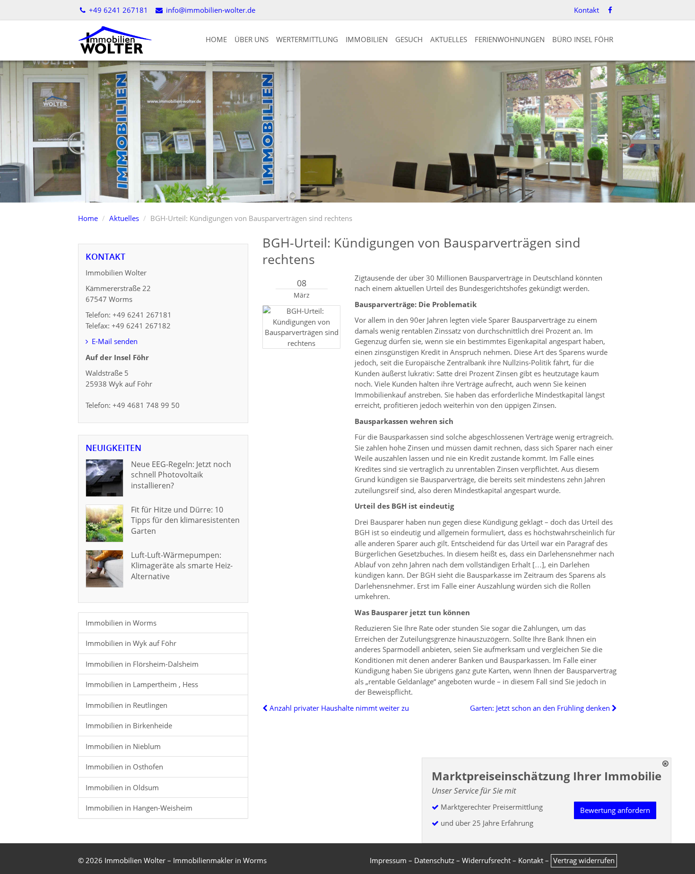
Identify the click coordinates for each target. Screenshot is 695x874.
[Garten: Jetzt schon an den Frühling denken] (613, 708)
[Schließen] (665, 763)
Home (216, 39)
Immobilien (367, 39)
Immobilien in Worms (121, 622)
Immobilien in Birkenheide (129, 725)
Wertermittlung (307, 39)
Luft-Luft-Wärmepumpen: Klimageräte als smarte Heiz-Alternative (182, 566)
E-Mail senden (114, 341)
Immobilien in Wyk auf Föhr (131, 643)
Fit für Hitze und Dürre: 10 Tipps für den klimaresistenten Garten (185, 520)
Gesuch (409, 39)
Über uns (252, 39)
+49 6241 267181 (117, 10)
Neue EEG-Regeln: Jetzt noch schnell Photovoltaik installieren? (181, 475)
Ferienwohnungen (510, 39)
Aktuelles (448, 39)
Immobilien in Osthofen (124, 766)
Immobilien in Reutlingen (126, 705)
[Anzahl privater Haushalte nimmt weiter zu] (265, 708)
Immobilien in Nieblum (123, 746)
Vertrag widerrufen (584, 860)
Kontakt (586, 10)
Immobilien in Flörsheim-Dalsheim (142, 664)
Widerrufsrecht (486, 860)
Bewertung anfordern (615, 810)
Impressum (388, 860)
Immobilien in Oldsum (122, 787)
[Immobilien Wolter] (115, 39)
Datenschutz (434, 860)
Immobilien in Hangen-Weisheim (139, 807)
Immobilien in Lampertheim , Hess (142, 684)
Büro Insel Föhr (582, 39)
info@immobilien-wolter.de (209, 10)
